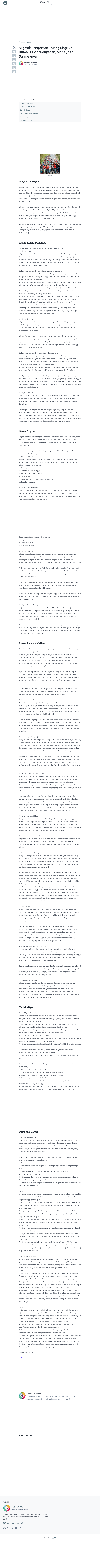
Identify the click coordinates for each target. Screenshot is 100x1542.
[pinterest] (14, 67)
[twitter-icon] (8, 1528)
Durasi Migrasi (25, 110)
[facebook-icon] (4, 1528)
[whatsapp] (14, 59)
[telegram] (14, 63)
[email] (14, 71)
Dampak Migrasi (26, 120)
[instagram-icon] (12, 1528)
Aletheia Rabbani (18, 1507)
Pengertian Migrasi (26, 103)
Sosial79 (44, 2)
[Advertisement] (50, 23)
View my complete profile (14, 1523)
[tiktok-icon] (20, 1528)
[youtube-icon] (16, 1528)
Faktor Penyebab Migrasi (29, 113)
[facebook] (14, 51)
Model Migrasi (25, 117)
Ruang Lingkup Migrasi (28, 106)
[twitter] (14, 55)
